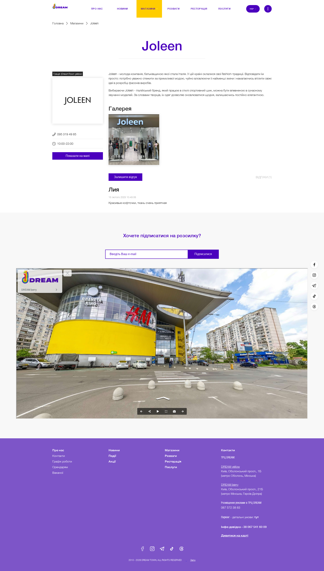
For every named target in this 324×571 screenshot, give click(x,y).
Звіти (193, 560)
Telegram (162, 549)
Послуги (171, 467)
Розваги (171, 455)
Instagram (152, 549)
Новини (114, 450)
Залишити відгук (125, 177)
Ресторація (173, 461)
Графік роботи (62, 461)
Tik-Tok (172, 549)
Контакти (58, 455)
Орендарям (60, 467)
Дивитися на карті (234, 535)
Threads (181, 549)
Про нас (58, 450)
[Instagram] (314, 275)
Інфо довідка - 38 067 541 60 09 (244, 526)
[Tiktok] (314, 296)
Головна (58, 23)
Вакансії (57, 472)
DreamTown (60, 6)
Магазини (76, 23)
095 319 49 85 (66, 134)
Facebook (142, 549)
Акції (112, 461)
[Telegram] (314, 285)
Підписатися (203, 254)
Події (112, 455)
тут (257, 517)
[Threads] (314, 306)
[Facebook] (314, 264)
